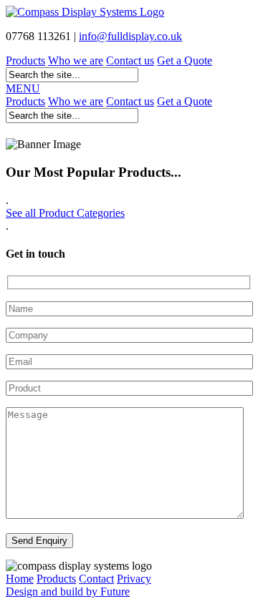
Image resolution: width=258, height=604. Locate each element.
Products (25, 60)
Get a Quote (184, 60)
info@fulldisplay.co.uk (130, 36)
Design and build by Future (68, 591)
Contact (96, 579)
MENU (23, 88)
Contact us (130, 60)
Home (20, 579)
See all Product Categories (65, 213)
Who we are (75, 60)
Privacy (134, 579)
